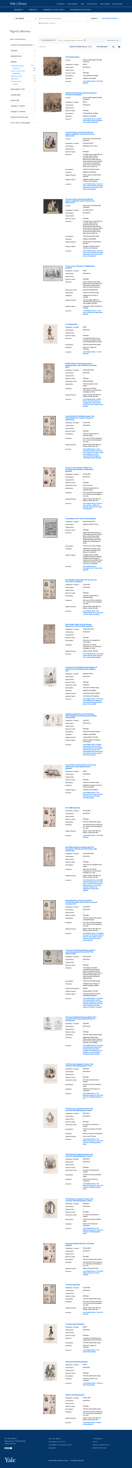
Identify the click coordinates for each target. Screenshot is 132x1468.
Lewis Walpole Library (89, 81)
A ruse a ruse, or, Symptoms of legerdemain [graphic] (80, 267)
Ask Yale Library (92, 4)
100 (102, 47)
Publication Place (19, 117)
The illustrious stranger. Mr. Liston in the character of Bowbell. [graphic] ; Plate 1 (79, 1109)
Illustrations (15, 79)
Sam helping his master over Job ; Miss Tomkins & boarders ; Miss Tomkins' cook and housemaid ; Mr (81, 902)
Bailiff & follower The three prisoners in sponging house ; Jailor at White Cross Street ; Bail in (81, 365)
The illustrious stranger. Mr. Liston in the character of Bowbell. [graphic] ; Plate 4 (79, 1200)
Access (14, 50)
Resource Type (18, 89)
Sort (80, 47)
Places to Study (117, 4)
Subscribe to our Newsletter (60, 1445)
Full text (52, 23)
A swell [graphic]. (71, 324)
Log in (82, 4)
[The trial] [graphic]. (72, 57)
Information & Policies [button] (80, 10)
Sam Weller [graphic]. (72, 808)
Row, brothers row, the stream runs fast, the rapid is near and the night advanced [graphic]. (80, 766)
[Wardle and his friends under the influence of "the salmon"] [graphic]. (81, 94)
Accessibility (97, 1438)
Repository (16, 56)
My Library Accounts (57, 1442)
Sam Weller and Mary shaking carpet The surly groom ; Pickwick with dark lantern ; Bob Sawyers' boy (81, 849)
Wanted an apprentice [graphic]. (76, 1362)
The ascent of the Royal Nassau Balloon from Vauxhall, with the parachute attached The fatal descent (80, 1018)
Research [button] (18, 10)
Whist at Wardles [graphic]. (75, 1395)
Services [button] (32, 10)
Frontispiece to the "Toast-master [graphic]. (80, 518)
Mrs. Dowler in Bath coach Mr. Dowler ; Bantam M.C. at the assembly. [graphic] (79, 625)
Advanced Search (110, 18)
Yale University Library (18, 3)
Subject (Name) (18, 111)
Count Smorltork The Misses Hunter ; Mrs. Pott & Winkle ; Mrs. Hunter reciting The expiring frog (80, 418)
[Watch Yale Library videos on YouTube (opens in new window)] (10, 1448)
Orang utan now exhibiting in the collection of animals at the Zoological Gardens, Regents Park (81, 669)
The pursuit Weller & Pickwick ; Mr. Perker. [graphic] (79, 1244)
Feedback (52, 1448)
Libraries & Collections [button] (53, 10)
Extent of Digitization (22, 45)
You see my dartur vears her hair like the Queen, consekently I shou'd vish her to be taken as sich (79, 134)
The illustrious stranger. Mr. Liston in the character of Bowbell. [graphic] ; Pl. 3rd (79, 1065)
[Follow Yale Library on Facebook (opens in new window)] (5, 1448)
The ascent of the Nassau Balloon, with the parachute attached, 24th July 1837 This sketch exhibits (80, 952)
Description (44, 23)
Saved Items (60, 4)
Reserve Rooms (105, 4)
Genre (14, 62)
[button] (94, 18)
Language (15, 95)
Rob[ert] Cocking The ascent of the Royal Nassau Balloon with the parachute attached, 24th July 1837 (81, 715)
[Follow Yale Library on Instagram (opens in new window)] (8, 1448)
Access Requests (72, 4)
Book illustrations (16, 76)
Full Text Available (20, 123)
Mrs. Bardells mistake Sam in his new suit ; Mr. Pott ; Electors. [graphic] (81, 580)
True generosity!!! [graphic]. (74, 1324)
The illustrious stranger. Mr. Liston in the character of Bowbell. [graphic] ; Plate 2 (79, 1155)
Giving (95, 1442)
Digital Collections (20, 31)
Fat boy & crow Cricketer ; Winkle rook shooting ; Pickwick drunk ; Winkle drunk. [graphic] (79, 469)
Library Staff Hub (99, 1448)
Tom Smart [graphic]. (72, 1285)
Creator (15, 100)
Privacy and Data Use (101, 1445)
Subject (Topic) (18, 106)
